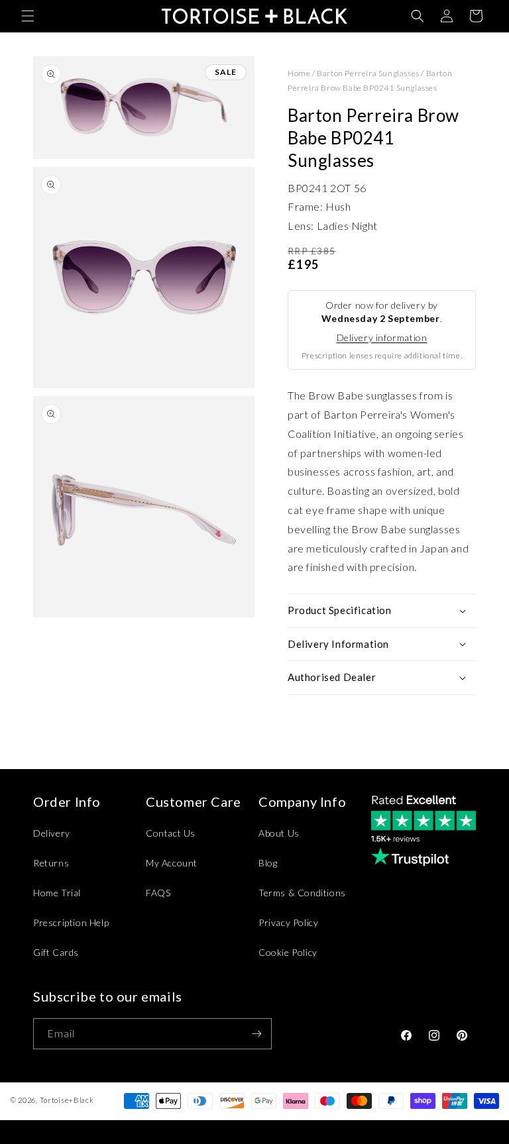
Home (299, 73)
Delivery (51, 833)
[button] (27, 15)
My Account (172, 862)
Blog (267, 862)
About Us (279, 833)
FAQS (158, 892)
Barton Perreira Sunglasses (368, 73)
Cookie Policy (287, 952)
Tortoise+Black (67, 1100)
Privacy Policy (288, 922)
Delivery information (382, 337)
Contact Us (171, 833)
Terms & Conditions (302, 892)
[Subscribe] (256, 1033)
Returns (51, 862)
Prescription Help (71, 922)
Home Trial (57, 892)
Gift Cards (56, 952)
